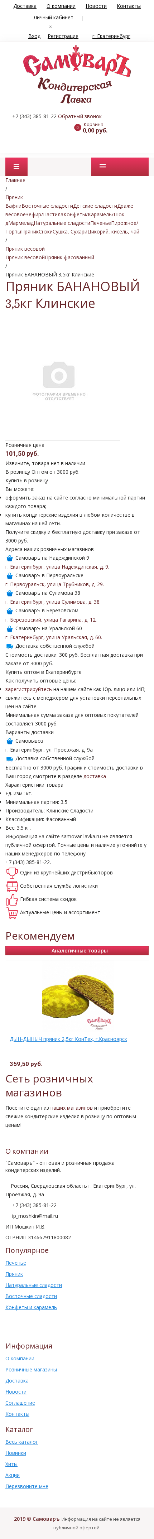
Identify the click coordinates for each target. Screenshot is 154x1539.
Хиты (11, 1464)
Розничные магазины (31, 1369)
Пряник (30, 231)
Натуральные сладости (62, 222)
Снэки (46, 231)
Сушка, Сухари (70, 231)
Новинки (15, 1452)
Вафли (13, 205)
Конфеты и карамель (31, 1307)
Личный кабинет (53, 17)
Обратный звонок (80, 116)
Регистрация (63, 36)
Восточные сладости (47, 205)
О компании (61, 6)
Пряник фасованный (69, 257)
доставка (94, 776)
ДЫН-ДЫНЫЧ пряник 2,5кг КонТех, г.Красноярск (68, 1039)
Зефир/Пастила (44, 214)
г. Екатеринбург (111, 36)
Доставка (25, 6)
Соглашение (20, 1402)
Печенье (100, 222)
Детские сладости (95, 205)
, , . (57, 566)
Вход (34, 36)
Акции (12, 1475)
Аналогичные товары (80, 950)
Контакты (129, 6)
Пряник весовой (25, 257)
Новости (96, 6)
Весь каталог (21, 1441)
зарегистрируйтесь (28, 689)
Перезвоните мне (26, 1486)
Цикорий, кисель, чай (113, 231)
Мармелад (21, 222)
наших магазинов (71, 1107)
